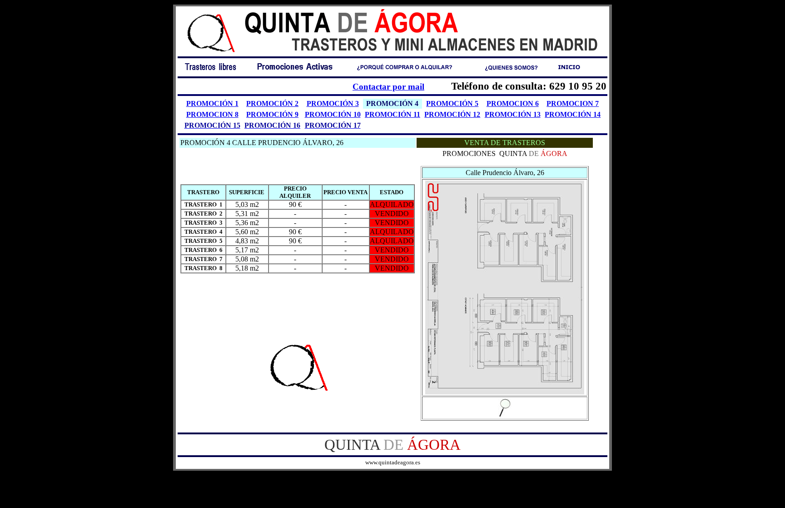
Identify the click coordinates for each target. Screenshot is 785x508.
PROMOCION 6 (513, 103)
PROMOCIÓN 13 (513, 114)
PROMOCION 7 (573, 103)
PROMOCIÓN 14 (573, 114)
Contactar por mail (388, 86)
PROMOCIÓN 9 (272, 114)
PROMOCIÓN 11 (392, 114)
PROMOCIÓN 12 (452, 114)
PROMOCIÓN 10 (333, 114)
